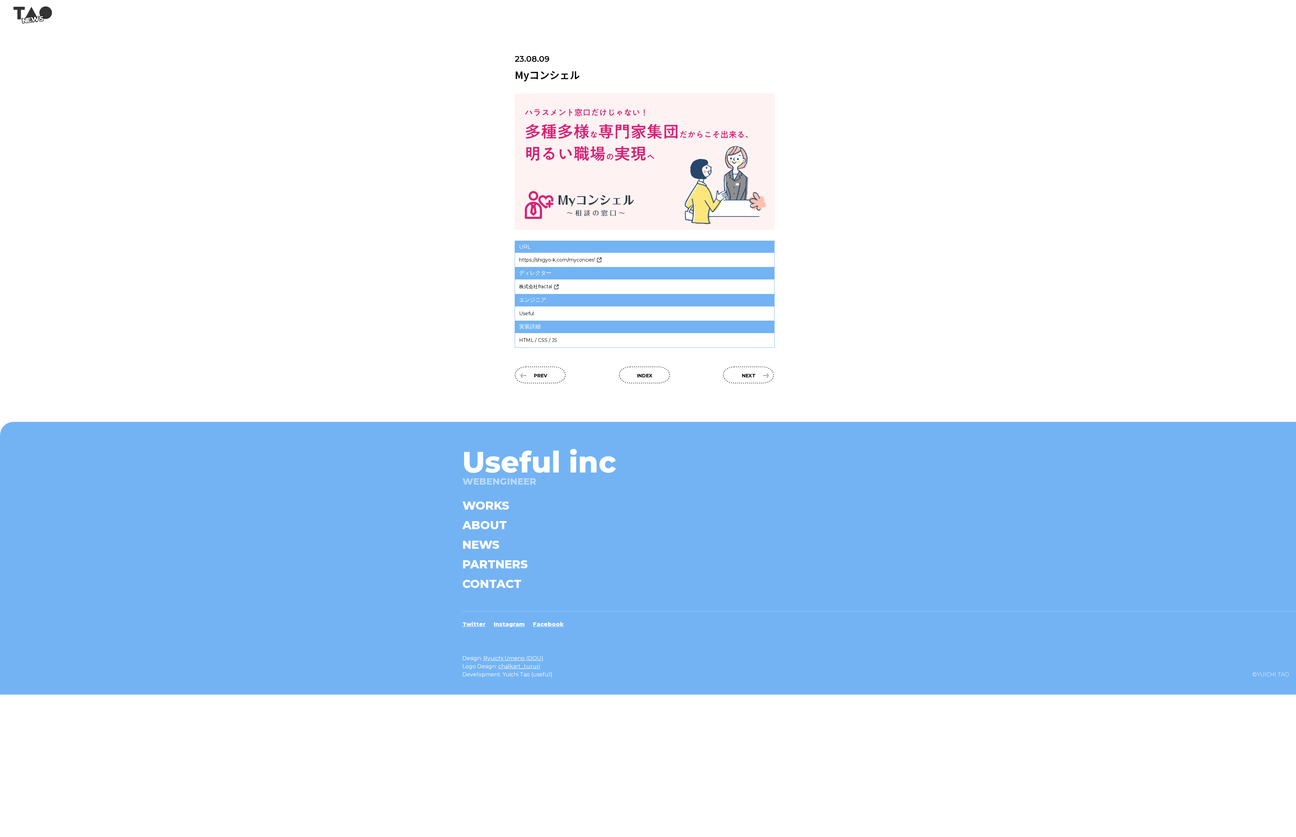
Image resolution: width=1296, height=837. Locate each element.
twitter (474, 624)
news (481, 545)
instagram (509, 624)
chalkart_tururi (519, 666)
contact (491, 584)
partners (495, 564)
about (484, 525)
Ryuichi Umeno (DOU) (513, 658)
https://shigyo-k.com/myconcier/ (557, 260)
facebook (548, 624)
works (485, 505)
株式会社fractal (535, 287)
